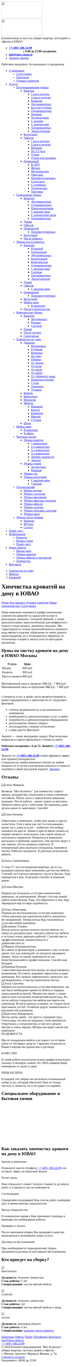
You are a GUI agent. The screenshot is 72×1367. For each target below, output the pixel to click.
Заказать (54, 769)
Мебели (14, 574)
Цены (5, 602)
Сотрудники (28, 606)
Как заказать (17, 602)
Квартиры (7, 1336)
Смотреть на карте (13, 1357)
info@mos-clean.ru (12, 1340)
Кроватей (15, 577)
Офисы (19, 1336)
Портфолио (40, 1336)
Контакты (55, 1336)
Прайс (29, 1336)
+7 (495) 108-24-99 (49, 1168)
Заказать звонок (19, 58)
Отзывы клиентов (37, 602)
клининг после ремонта (39, 1330)
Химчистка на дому (21, 570)
